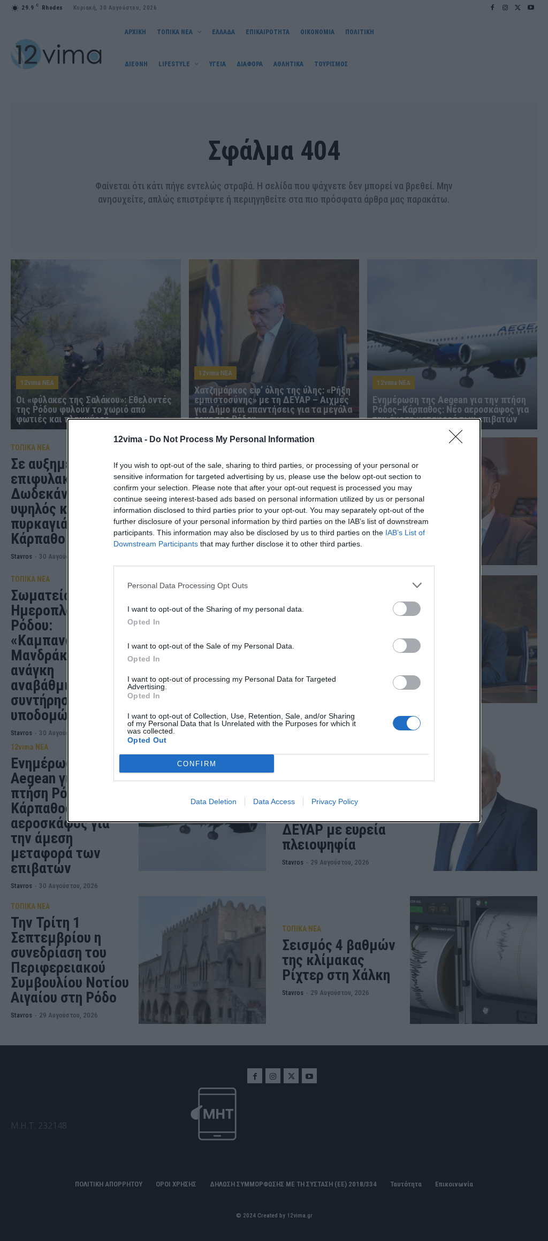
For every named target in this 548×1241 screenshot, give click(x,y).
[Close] (459, 440)
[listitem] (274, 585)
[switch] (407, 609)
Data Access (274, 801)
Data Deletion (214, 801)
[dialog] (274, 620)
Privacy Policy (334, 801)
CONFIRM (197, 764)
